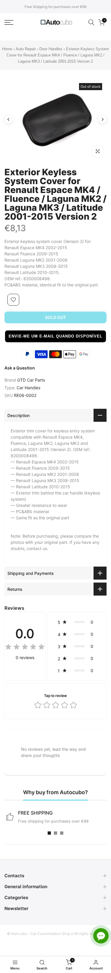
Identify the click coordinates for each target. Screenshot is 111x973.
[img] (25, 647)
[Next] (102, 119)
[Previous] (8, 119)
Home (7, 49)
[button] (55, 336)
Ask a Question (19, 367)
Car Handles (28, 387)
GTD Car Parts (31, 379)
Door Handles (51, 49)
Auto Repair (26, 49)
